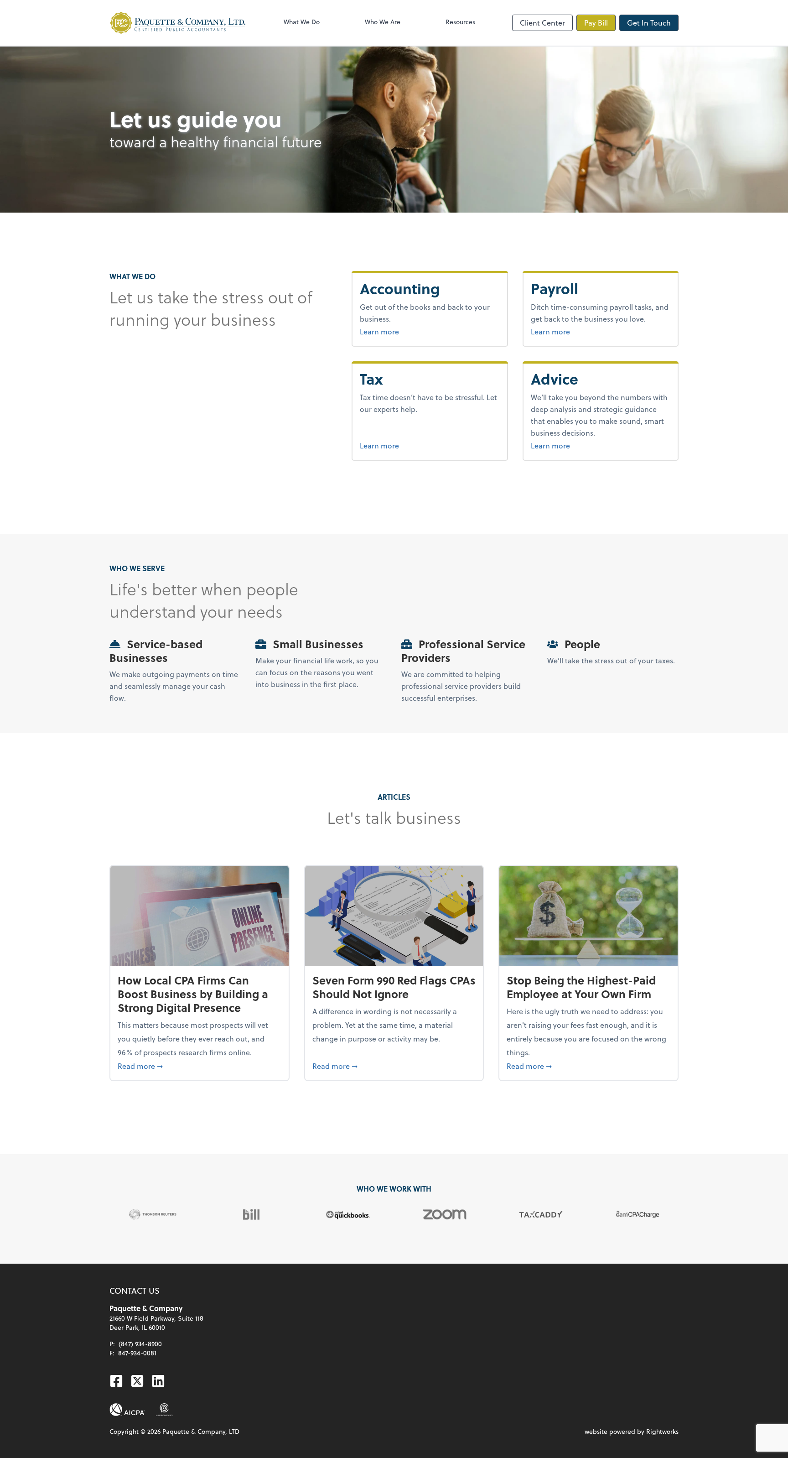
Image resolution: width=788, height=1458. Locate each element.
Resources (460, 21)
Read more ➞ (199, 1065)
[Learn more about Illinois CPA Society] (164, 1409)
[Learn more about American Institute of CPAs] (127, 1409)
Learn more (413, 331)
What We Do (302, 21)
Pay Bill (596, 22)
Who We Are (382, 21)
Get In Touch (649, 22)
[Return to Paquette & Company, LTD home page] (177, 22)
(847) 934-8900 (140, 1344)
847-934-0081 (137, 1353)
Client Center (542, 22)
